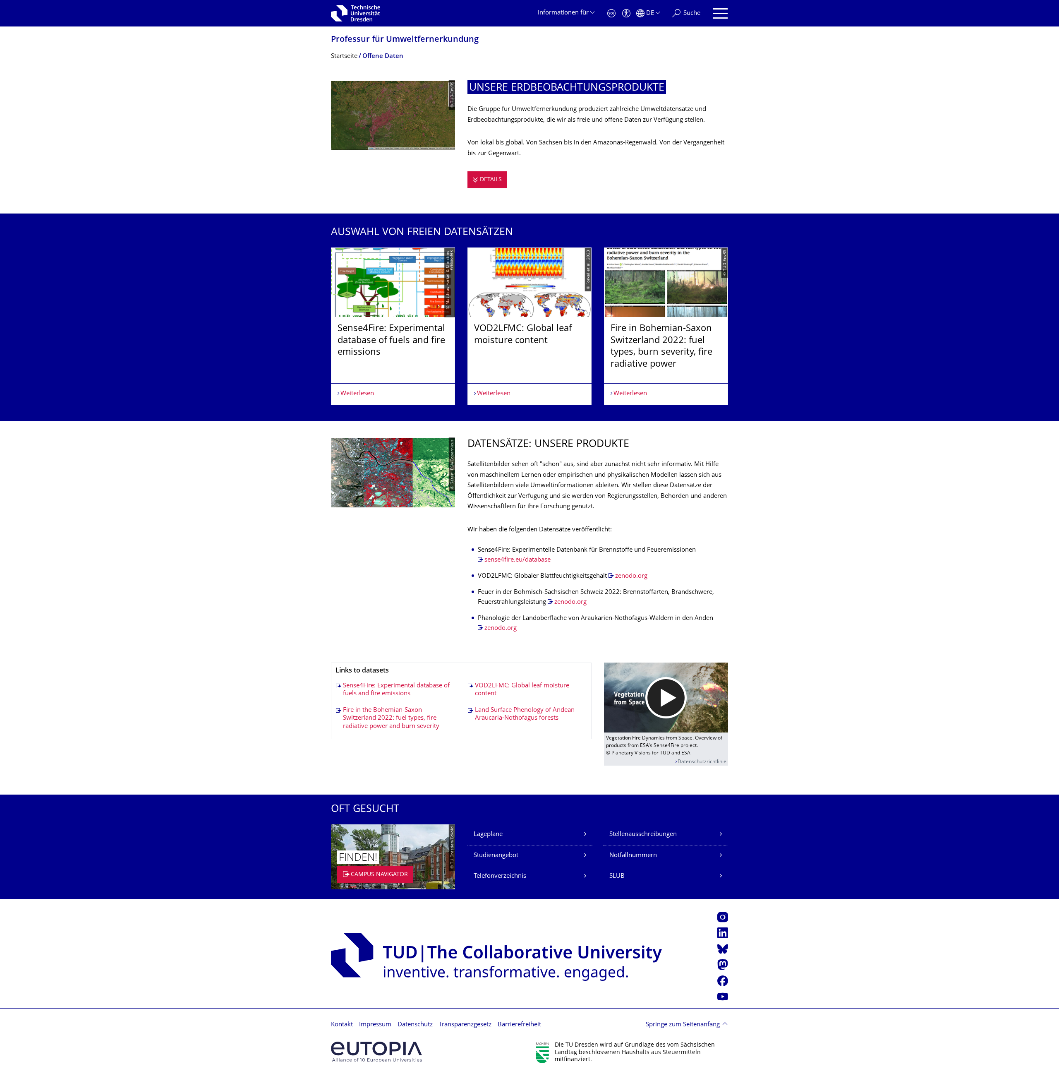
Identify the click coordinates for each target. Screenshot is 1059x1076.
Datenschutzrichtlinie (702, 762)
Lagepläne (488, 834)
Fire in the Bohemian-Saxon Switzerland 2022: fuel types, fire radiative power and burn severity (391, 718)
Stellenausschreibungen (643, 834)
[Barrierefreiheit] (626, 13)
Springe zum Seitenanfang (683, 1025)
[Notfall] (611, 13)
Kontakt (342, 1025)
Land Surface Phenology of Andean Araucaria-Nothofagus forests (525, 714)
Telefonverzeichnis (500, 876)
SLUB (617, 876)
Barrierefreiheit (519, 1025)
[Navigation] (720, 13)
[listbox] (529, 325)
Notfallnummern (633, 856)
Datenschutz (415, 1025)
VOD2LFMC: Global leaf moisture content (522, 690)
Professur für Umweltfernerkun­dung (405, 40)
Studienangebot (496, 856)
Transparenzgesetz (465, 1025)
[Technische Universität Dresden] (355, 13)
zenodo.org (631, 576)
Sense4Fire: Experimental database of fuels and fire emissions (396, 690)
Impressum (375, 1025)
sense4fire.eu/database (517, 560)
